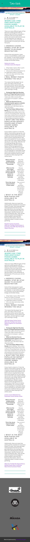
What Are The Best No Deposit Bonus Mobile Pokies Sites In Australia (15, 464)
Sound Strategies (21, 539)
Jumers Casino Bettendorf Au (12, 395)
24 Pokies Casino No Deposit (12, 65)
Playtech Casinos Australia (12, 224)
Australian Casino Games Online (13, 396)
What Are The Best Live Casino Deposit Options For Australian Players (13, 323)
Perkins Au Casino (9, 63)
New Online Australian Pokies (13, 466)
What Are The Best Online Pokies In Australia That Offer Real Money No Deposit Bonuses (14, 226)
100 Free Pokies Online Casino (13, 320)
